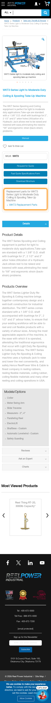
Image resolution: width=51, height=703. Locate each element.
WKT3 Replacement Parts (23, 205)
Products (16, 21)
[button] (43, 41)
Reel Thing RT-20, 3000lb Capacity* (25, 505)
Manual (25, 138)
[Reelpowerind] (16, 4)
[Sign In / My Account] (37, 3)
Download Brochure (25, 181)
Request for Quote (25, 166)
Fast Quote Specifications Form (25, 174)
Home (6, 21)
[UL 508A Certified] (39, 595)
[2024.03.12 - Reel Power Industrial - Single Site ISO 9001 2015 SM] (23, 595)
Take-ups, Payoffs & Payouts (34, 21)
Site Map (39, 677)
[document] (26, 692)
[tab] (25, 224)
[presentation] (3, 515)
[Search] (45, 12)
